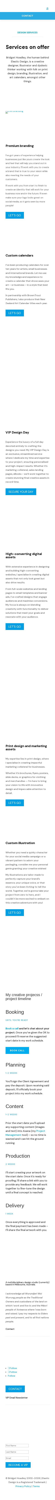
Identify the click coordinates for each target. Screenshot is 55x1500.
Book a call (12, 1028)
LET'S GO (15, 215)
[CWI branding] (14, 111)
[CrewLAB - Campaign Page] (28, 668)
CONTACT (15, 1389)
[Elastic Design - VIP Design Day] (28, 399)
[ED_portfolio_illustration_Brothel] (28, 954)
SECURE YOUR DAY (21, 492)
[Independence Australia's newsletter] (28, 712)
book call (17, 1050)
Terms (36, 1486)
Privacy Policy (23, 1486)
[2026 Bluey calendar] (28, 355)
